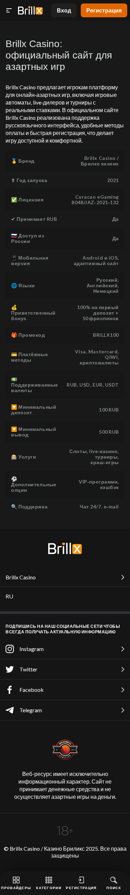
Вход (64, 10)
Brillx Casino (21, 577)
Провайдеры (16, 888)
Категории (48, 888)
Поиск (113, 888)
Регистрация (104, 10)
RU (9, 596)
